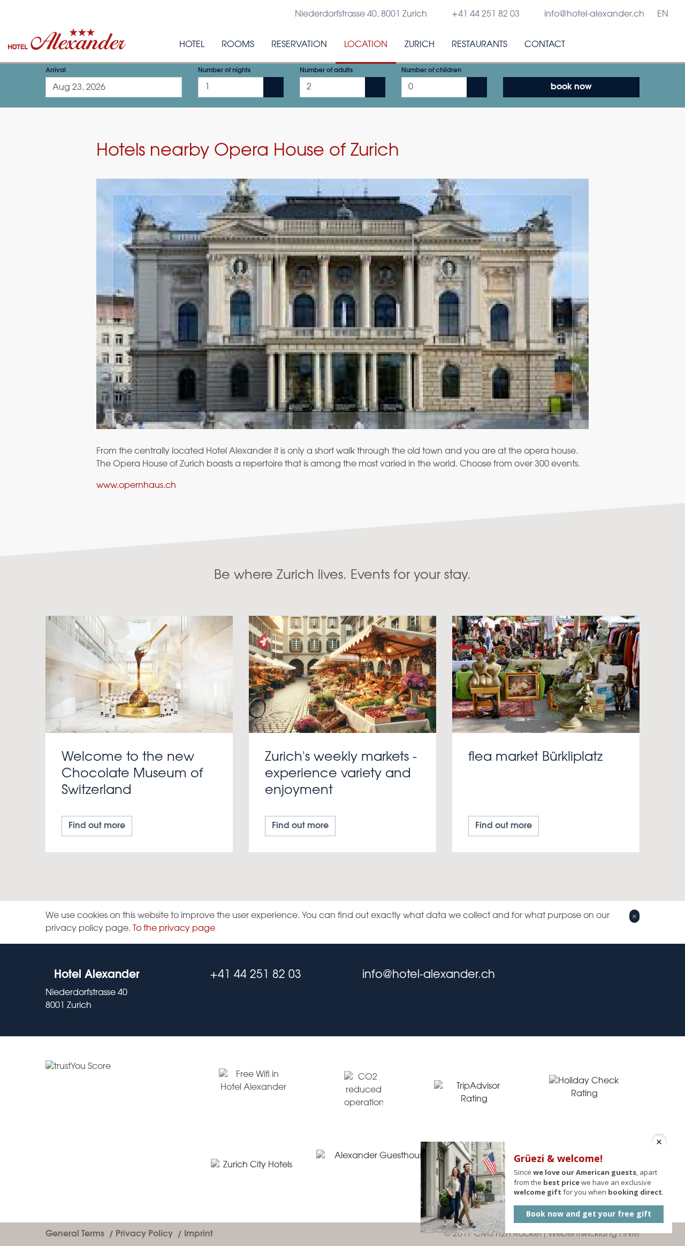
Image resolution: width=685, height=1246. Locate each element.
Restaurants (479, 45)
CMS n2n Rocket (508, 1234)
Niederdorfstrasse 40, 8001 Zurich (361, 14)
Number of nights (224, 70)
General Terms (74, 1234)
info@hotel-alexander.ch (594, 14)
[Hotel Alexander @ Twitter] (614, 990)
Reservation (299, 45)
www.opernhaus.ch (136, 485)
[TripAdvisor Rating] (474, 1093)
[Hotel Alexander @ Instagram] (635, 990)
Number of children (431, 70)
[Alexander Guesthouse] (377, 1170)
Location (365, 45)
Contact (544, 45)
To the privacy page (174, 928)
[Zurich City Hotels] (253, 1170)
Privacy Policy (144, 1234)
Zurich (420, 45)
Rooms (238, 45)
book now (571, 87)
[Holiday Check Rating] (584, 1093)
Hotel (191, 45)
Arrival (55, 70)
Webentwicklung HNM (594, 1234)
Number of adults (326, 70)
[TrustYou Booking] (113, 1129)
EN (662, 14)
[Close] (634, 915)
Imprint (198, 1234)
